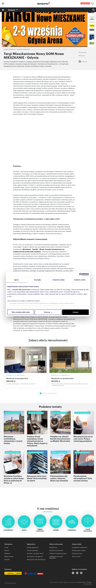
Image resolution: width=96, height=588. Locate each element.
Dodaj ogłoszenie (32, 547)
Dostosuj (47, 312)
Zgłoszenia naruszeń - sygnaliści (56, 557)
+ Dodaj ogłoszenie (85, 3)
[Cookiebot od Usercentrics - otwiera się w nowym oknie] (80, 274)
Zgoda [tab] (16, 280)
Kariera (6, 550)
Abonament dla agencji (35, 556)
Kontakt (7, 559)
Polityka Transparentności (58, 553)
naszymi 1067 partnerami (21, 289)
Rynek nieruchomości (23, 49)
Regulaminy (53, 547)
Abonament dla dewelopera (36, 559)
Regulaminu (82, 582)
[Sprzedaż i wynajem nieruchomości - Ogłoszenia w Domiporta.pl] (42, 3)
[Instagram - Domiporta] (77, 573)
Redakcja (82, 55)
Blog (3, 10)
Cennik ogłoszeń (32, 550)
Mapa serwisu (9, 556)
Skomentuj (84, 61)
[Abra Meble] (33, 573)
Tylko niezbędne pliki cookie (20, 312)
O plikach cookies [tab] (80, 280)
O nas (6, 547)
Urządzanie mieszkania (79, 547)
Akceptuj (75, 312)
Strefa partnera (77, 553)
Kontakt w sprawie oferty (35, 553)
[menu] (3, 3)
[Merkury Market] (13, 573)
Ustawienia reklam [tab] (58, 280)
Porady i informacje (9, 49)
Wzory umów (76, 556)
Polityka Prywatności (56, 550)
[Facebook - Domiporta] (73, 573)
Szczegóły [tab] (37, 280)
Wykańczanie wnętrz (79, 550)
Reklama (7, 553)
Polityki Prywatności (88, 583)
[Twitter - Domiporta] (81, 573)
